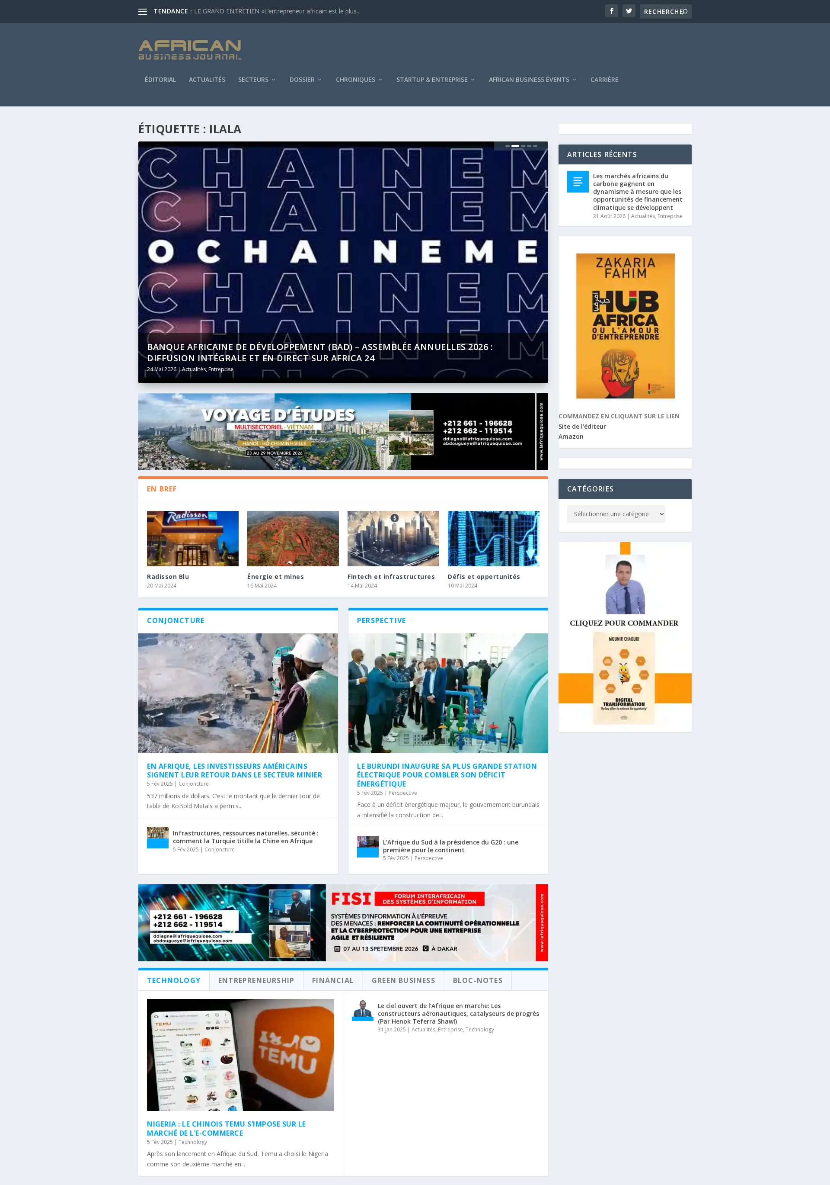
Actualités (207, 80)
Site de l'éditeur (582, 426)
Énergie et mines (275, 576)
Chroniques (355, 80)
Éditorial (160, 80)
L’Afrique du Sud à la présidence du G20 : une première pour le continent (450, 846)
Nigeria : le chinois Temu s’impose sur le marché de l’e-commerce (226, 1128)
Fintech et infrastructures (391, 576)
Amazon (571, 436)
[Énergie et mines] (293, 538)
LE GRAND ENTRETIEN (226, 11)
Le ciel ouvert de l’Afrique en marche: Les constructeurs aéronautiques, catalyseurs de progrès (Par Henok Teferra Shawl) (458, 1013)
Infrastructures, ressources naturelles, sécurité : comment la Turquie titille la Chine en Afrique (246, 837)
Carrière (605, 80)
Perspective (403, 792)
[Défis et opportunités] (494, 538)
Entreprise (220, 369)
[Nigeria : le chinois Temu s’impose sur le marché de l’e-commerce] (240, 1055)
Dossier (302, 80)
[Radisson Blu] (193, 538)
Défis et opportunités (484, 576)
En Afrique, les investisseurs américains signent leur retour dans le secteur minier (234, 770)
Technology (193, 1142)
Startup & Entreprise (432, 80)
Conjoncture (194, 783)
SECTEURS (253, 80)
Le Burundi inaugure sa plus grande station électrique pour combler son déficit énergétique (447, 775)
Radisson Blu (168, 576)
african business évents (529, 80)
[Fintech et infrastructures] (393, 538)
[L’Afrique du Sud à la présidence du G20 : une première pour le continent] (368, 846)
